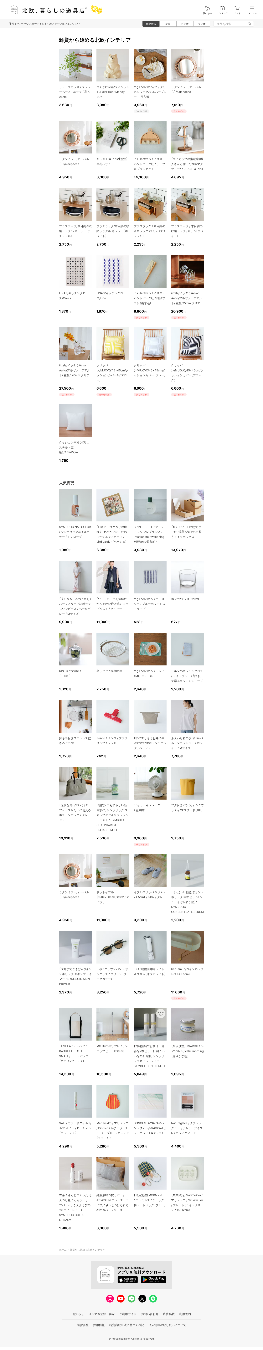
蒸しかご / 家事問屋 (109, 671)
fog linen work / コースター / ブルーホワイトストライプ (149, 604)
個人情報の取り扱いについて (167, 1325)
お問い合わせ (149, 1314)
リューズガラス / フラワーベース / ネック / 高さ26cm (74, 92)
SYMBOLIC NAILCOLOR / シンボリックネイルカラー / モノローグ (75, 532)
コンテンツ (222, 13)
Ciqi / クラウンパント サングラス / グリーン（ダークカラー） (112, 974)
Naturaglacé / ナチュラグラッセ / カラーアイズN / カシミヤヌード (187, 1128)
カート (237, 13)
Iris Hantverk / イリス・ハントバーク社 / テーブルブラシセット (149, 164)
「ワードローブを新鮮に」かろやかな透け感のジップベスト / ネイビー (112, 604)
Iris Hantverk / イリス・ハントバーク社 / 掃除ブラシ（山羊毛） (149, 298)
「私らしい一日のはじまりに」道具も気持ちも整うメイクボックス (186, 532)
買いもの (207, 13)
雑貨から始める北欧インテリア (87, 1249)
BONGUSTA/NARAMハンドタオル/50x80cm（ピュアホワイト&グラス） (150, 1128)
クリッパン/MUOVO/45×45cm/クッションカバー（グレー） (150, 370)
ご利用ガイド (128, 1314)
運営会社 (83, 1325)
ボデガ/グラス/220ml (185, 599)
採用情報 (99, 1325)
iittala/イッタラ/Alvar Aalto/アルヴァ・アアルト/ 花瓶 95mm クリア (186, 298)
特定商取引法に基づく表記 (126, 1325)
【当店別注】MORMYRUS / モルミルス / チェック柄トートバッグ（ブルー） (150, 1200)
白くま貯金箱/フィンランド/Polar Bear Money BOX (112, 92)
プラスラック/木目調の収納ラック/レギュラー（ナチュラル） (75, 231)
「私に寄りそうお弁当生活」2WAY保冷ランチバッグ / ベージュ (150, 743)
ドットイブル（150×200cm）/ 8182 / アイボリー (112, 897)
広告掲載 (169, 1314)
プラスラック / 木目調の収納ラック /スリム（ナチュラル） (150, 231)
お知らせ (78, 1314)
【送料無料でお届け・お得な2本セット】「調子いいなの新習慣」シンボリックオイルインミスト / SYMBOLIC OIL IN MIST (149, 1056)
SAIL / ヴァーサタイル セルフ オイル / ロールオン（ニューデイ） (75, 1128)
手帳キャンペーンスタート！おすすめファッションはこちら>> (44, 23)
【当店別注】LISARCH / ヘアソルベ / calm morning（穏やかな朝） (187, 1051)
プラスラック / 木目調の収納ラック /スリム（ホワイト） (187, 231)
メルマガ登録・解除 (102, 1314)
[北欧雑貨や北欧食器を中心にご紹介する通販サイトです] (54, 9)
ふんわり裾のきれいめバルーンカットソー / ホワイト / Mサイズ (187, 743)
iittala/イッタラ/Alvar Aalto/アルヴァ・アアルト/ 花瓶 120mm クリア (74, 370)
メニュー (252, 13)
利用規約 (185, 1314)
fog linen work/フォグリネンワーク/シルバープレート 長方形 (150, 92)
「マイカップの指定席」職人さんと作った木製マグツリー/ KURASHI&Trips (187, 164)
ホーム (63, 1249)
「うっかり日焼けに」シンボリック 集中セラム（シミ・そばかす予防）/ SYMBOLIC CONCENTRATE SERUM (187, 902)
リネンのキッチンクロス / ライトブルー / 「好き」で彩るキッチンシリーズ (187, 676)
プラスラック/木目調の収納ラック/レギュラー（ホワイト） (112, 231)
